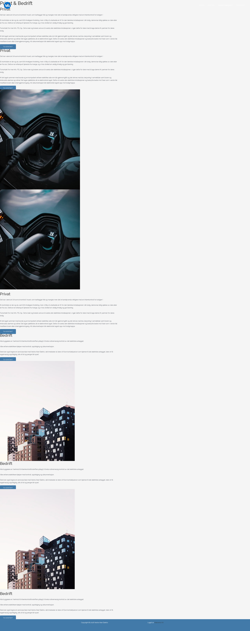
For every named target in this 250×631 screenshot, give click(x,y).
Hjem (201, 5)
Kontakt (240, 5)
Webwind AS (159, 622)
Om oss (211, 5)
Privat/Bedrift (225, 5)
